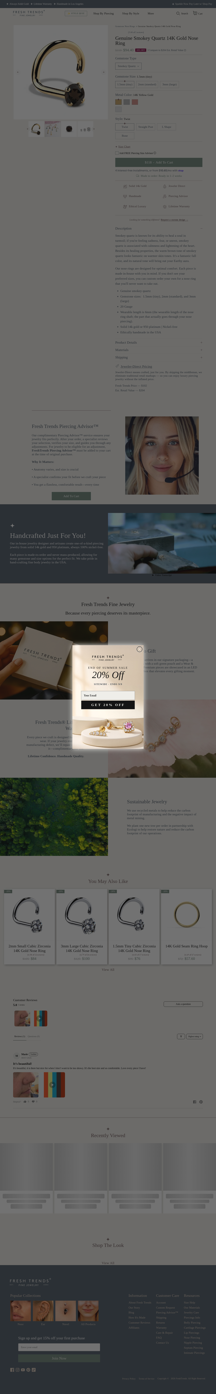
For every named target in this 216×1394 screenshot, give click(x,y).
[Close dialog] (139, 649)
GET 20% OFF (108, 705)
